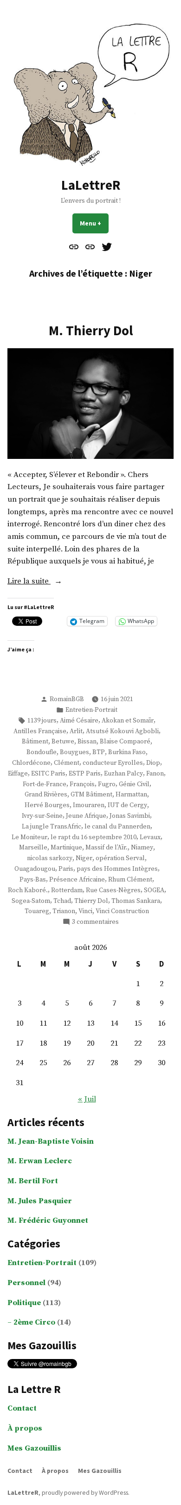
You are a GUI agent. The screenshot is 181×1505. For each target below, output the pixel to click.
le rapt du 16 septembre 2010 (93, 837)
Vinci (85, 911)
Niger (84, 858)
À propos (24, 1428)
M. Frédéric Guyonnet (47, 1221)
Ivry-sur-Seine (42, 816)
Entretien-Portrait (91, 710)
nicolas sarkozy (49, 858)
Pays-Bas (32, 879)
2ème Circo (34, 1322)
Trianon (63, 911)
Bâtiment (35, 741)
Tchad (62, 901)
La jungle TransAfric (51, 826)
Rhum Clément (130, 879)
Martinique (66, 847)
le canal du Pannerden (117, 826)
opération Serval (120, 858)
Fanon (155, 773)
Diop (153, 763)
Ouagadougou (34, 869)
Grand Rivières (46, 794)
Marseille (33, 847)
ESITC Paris (48, 773)
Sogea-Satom (31, 901)
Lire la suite (42, 582)
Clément (66, 763)
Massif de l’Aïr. (106, 847)
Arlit (76, 731)
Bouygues (74, 752)
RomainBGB (67, 699)
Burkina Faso (127, 752)
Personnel (26, 1283)
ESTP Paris (85, 773)
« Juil (87, 1099)
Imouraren (88, 805)
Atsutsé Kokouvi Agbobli (122, 731)
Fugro (107, 784)
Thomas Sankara (135, 901)
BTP (98, 752)
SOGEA (154, 890)
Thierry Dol (91, 901)
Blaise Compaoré (125, 741)
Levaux (150, 837)
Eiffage (18, 773)
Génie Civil (134, 784)
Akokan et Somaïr (128, 720)
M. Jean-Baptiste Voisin (50, 1142)
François (82, 784)
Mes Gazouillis (34, 1448)
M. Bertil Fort (32, 1181)
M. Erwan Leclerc (39, 1161)
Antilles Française (39, 731)
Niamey (142, 847)
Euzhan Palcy (123, 773)
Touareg (37, 911)
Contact (22, 1408)
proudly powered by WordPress (85, 1492)
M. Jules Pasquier (39, 1201)
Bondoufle (41, 752)
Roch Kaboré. (28, 890)
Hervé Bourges (47, 805)
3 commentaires (95, 922)
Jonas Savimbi (130, 816)
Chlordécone (31, 763)
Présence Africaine (77, 879)
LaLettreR (90, 185)
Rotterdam (67, 890)
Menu (94, 223)
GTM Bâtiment (91, 794)
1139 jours (42, 720)
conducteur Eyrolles (113, 763)
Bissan (87, 741)
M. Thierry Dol (91, 330)
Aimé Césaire (79, 720)
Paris (65, 869)
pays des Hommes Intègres (117, 869)
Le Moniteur (29, 837)
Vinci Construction (122, 911)
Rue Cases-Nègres (113, 890)
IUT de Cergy (127, 805)
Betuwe (63, 741)
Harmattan (131, 794)
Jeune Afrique (86, 816)
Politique (24, 1303)
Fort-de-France (44, 784)
